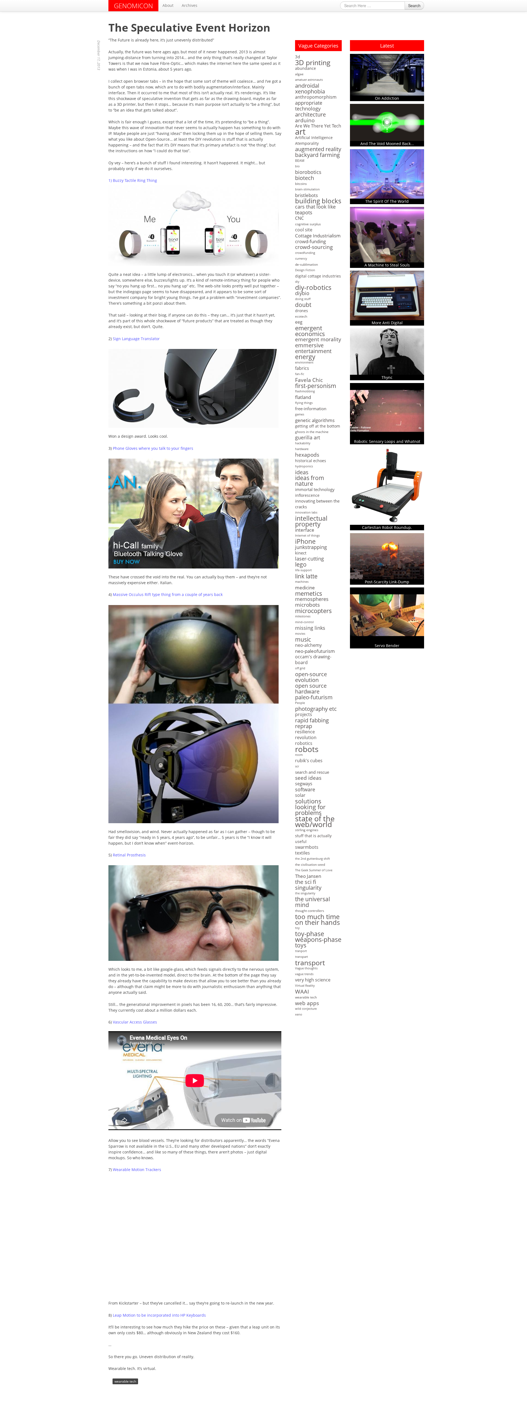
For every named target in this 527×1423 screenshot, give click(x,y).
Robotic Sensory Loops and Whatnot (387, 441)
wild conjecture (306, 1009)
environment (304, 362)
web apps (307, 1003)
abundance (305, 68)
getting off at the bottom (317, 426)
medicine (305, 587)
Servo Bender (387, 645)
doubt (303, 305)
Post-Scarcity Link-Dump (387, 581)
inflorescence (307, 495)
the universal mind (312, 902)
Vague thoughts (306, 968)
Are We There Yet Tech (318, 126)
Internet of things (307, 535)
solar (300, 795)
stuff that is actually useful (313, 838)
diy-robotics (313, 287)
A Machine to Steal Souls (387, 265)
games (299, 414)
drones (301, 310)
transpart (301, 957)
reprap (303, 726)
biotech (304, 178)
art (300, 132)
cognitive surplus (308, 224)
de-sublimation (306, 264)
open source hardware (311, 688)
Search (414, 5)
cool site (303, 230)
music (303, 639)
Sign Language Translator (136, 338)
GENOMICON (133, 5)
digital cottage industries (318, 276)
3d (297, 56)
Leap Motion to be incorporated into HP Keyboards (159, 1315)
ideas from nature (309, 481)
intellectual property (311, 521)
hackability (302, 443)
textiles (302, 853)
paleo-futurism (314, 697)
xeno (298, 1014)
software (305, 789)
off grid (300, 668)
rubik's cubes (309, 761)
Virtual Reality (305, 985)
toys (300, 945)
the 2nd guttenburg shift (312, 859)
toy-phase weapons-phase (318, 936)
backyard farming (317, 155)
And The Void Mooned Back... (387, 143)
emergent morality (318, 339)
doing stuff (302, 299)
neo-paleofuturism (315, 651)
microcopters (313, 611)
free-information (310, 408)
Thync (387, 377)
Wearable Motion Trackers (137, 1169)
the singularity (305, 893)
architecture (310, 114)
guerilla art (307, 437)
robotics (303, 743)
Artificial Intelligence (314, 137)
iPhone (305, 541)
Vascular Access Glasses (135, 1022)
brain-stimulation (307, 189)
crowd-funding (310, 241)
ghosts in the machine (312, 431)
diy (297, 282)
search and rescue (312, 772)
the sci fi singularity (308, 885)
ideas (302, 472)
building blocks (318, 201)
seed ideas (308, 778)
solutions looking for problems (310, 806)
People (300, 703)
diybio (302, 293)
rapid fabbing (312, 720)
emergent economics (310, 331)
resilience (305, 732)
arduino (305, 120)
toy (297, 928)
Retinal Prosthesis (129, 855)
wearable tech (125, 1381)
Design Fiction (305, 270)
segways (303, 784)
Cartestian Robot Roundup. (387, 527)
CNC (299, 218)
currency (301, 258)
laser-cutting (309, 559)
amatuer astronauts (309, 80)
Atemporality (307, 143)
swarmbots (306, 847)
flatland (303, 397)
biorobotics (308, 172)
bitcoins (301, 183)
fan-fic (299, 374)
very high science (312, 980)
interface (304, 530)
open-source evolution (311, 677)
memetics (308, 593)
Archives (189, 5)
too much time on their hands (317, 919)
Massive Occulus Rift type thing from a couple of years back (168, 594)
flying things (304, 403)
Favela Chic (309, 380)
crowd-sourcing (314, 247)
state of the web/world (315, 821)
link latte (306, 576)
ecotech (301, 316)
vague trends (304, 974)
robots (306, 749)
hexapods (307, 455)
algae (299, 74)
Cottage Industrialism (318, 235)
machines (302, 582)
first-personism (315, 386)
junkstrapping (311, 547)
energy (305, 357)
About (167, 5)
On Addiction (387, 98)
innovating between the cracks (317, 503)
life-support (303, 570)
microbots (307, 605)
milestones (302, 616)
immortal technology (315, 489)
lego (301, 564)
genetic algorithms (315, 420)
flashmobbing (305, 391)
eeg (298, 322)
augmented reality (318, 149)
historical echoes (310, 460)
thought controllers (309, 910)
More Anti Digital (387, 322)
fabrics (302, 368)
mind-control (304, 622)
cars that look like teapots (315, 209)
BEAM (299, 160)
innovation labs (306, 512)
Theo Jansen (308, 876)
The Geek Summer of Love (313, 870)
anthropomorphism (316, 97)
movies (300, 634)
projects (303, 714)
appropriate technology (308, 106)
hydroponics (304, 466)
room (299, 755)
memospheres (312, 599)
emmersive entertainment (313, 348)
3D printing (312, 62)
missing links (310, 628)
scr (297, 766)
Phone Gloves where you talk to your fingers (153, 448)
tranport (301, 951)
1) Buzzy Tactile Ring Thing (132, 180)
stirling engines (306, 830)
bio (297, 166)
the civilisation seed (310, 864)
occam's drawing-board (313, 659)
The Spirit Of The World (387, 201)
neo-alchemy (308, 645)
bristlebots (306, 195)
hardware (302, 449)
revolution (305, 737)
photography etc (316, 709)
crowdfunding (305, 253)
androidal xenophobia (310, 88)
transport (310, 963)
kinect (300, 553)
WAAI (302, 991)
